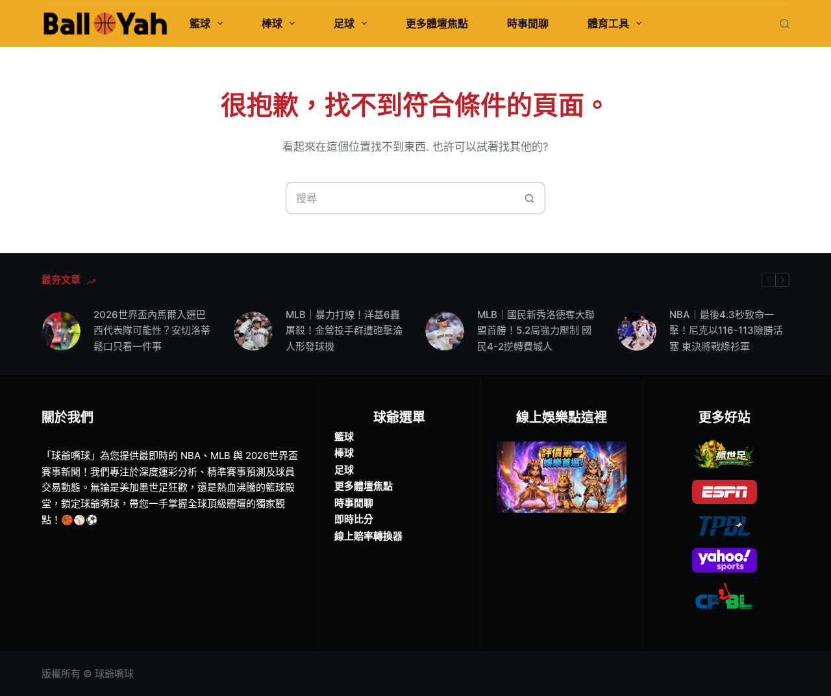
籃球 (200, 23)
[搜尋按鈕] (529, 198)
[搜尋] (784, 24)
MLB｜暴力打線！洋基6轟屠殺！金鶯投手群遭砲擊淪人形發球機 (344, 330)
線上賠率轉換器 (368, 536)
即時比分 (353, 519)
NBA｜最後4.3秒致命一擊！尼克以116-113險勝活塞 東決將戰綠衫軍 (726, 330)
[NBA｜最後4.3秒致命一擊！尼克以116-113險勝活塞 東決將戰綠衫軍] (636, 331)
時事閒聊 (528, 23)
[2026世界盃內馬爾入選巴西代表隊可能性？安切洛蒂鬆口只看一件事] (61, 331)
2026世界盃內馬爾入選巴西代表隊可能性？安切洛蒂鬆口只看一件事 (151, 330)
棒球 (272, 23)
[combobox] (400, 198)
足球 (344, 23)
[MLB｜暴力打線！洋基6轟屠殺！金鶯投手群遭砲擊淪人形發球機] (253, 331)
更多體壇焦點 (437, 23)
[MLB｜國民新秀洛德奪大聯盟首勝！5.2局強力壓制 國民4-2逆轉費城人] (444, 331)
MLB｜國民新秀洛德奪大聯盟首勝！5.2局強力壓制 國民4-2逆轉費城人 (536, 330)
